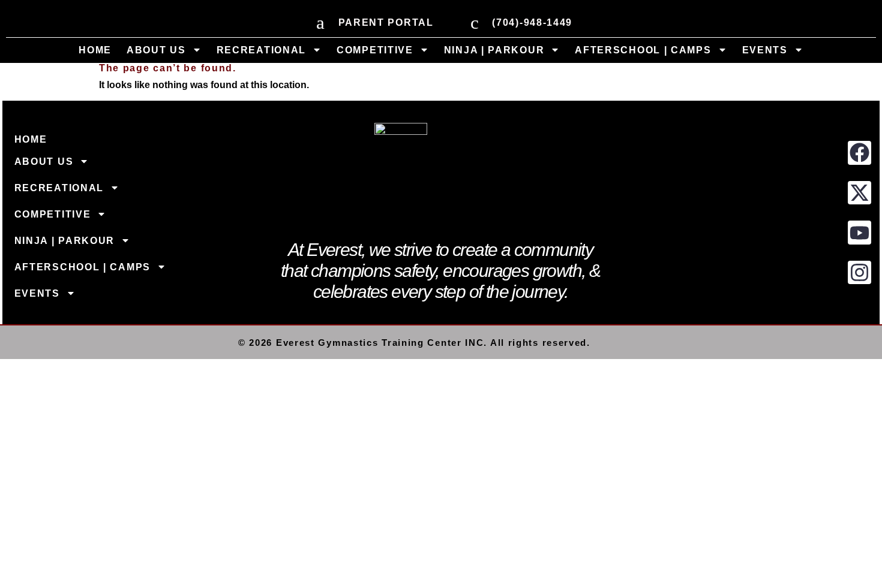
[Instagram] (860, 273)
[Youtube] (860, 233)
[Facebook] (860, 153)
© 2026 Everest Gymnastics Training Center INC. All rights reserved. (414, 342)
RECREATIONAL (261, 50)
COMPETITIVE (375, 50)
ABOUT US (156, 50)
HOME (95, 50)
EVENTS (765, 50)
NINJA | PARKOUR (494, 50)
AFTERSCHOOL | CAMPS (643, 50)
